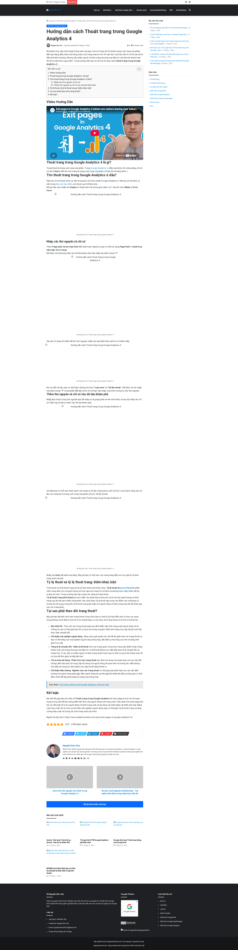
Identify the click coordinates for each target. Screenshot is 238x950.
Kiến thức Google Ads (123, 10)
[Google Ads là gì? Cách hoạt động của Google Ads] (128, 829)
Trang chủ (51, 21)
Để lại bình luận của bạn (95, 804)
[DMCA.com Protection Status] (128, 924)
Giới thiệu (106, 10)
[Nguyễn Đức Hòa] (53, 10)
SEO (171, 10)
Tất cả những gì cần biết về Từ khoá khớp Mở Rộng (168, 28)
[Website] (64, 758)
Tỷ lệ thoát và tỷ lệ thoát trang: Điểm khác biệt (70, 88)
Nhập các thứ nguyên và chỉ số (67, 82)
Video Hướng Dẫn (58, 73)
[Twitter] (70, 758)
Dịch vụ (97, 10)
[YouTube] (79, 758)
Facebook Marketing (158, 10)
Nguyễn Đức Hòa (56, 45)
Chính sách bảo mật (137, 945)
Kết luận (53, 94)
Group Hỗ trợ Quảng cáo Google (60, 931)
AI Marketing (181, 10)
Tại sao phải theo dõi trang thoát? (65, 91)
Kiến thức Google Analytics (66, 21)
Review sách (142, 10)
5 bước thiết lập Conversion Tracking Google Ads (168, 34)
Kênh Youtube (165, 913)
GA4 (110, 187)
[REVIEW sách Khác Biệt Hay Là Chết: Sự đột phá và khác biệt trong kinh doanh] (61, 857)
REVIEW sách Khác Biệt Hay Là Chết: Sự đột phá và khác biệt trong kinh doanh (61, 870)
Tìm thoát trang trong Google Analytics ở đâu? (71, 79)
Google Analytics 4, (100, 168)
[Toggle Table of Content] (138, 69)
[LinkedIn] (73, 758)
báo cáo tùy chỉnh (64, 184)
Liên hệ (162, 909)
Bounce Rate (124, 588)
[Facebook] (67, 758)
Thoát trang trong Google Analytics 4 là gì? (69, 76)
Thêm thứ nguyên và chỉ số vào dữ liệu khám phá (75, 85)
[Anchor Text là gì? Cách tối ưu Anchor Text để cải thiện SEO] (61, 829)
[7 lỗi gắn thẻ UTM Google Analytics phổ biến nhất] (95, 829)
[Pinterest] (82, 758)
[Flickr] (76, 758)
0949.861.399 (61, 919)
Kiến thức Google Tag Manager (161, 98)
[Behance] (85, 758)
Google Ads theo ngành (158, 87)
